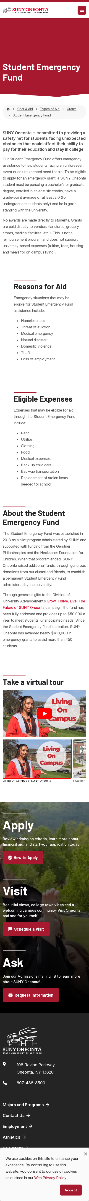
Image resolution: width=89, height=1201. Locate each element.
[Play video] (44, 713)
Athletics (12, 1137)
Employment (15, 1126)
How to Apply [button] (25, 857)
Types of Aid (50, 109)
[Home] (8, 109)
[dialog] (44, 1174)
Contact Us (14, 1115)
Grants (71, 109)
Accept (71, 1190)
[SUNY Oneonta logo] (25, 10)
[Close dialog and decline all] (85, 1151)
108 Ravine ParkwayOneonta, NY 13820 (36, 1068)
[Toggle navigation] (82, 10)
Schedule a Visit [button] (28, 929)
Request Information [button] (33, 995)
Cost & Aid (25, 109)
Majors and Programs (24, 1104)
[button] (37, 760)
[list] (44, 761)
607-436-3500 (31, 1082)
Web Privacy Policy (50, 1177)
